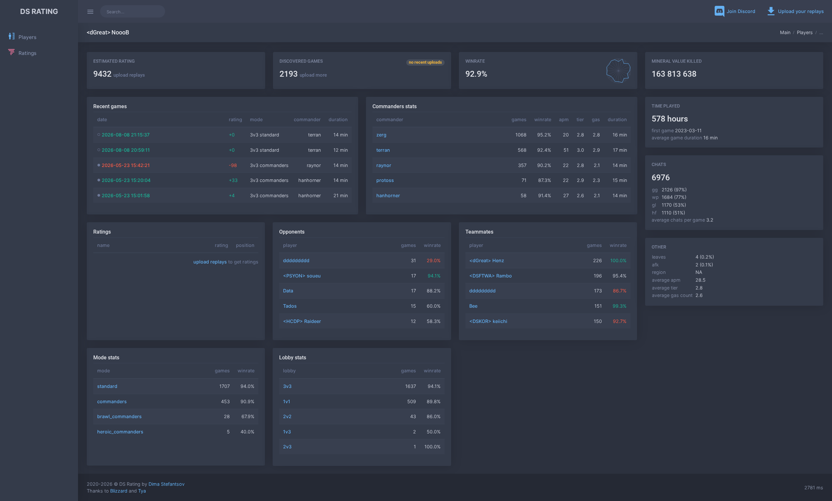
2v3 (287, 446)
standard (107, 386)
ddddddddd (296, 260)
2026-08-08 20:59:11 (126, 150)
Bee (473, 306)
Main (785, 32)
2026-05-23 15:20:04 (126, 180)
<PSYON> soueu (302, 275)
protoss (385, 180)
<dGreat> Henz (486, 260)
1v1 (286, 401)
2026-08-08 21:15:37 (126, 134)
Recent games (110, 106)
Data (288, 290)
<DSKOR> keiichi (488, 321)
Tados (290, 306)
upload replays (129, 75)
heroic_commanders (120, 431)
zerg (381, 134)
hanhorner (388, 195)
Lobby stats (292, 357)
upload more (313, 75)
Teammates (479, 232)
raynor (383, 165)
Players (805, 32)
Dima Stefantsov (167, 484)
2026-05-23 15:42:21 (126, 165)
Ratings (102, 232)
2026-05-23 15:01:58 (126, 195)
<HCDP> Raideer (302, 321)
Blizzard (118, 491)
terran (383, 150)
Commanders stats (394, 106)
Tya (142, 491)
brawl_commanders (119, 416)
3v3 (287, 386)
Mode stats (106, 357)
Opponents (292, 232)
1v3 (287, 431)
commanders (112, 401)
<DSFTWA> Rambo (490, 275)
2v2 (287, 416)
